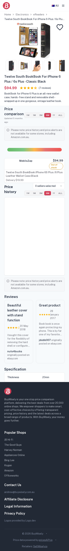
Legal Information (17, 506)
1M (34, 115)
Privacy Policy (14, 513)
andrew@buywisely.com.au (19, 492)
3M (40, 115)
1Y (54, 115)
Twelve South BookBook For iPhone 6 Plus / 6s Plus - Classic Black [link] (34, 19)
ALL (60, 115)
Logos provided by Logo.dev (20, 520)
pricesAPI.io (46, 540)
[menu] (63, 5)
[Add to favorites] (60, 27)
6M (47, 115)
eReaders (38, 14)
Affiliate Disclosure (18, 499)
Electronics (22, 14)
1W (28, 115)
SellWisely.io (40, 546)
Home (7, 14)
